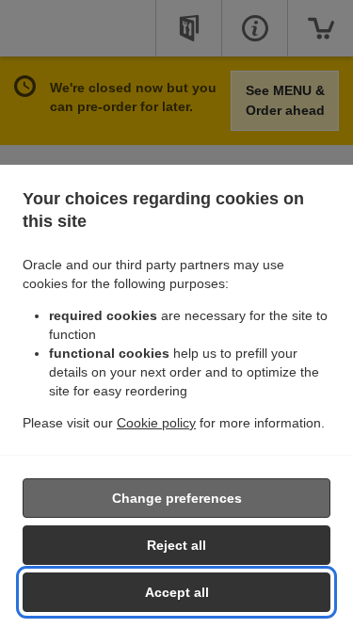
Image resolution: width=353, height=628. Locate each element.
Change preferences (177, 498)
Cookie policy (156, 422)
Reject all (176, 545)
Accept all (177, 592)
